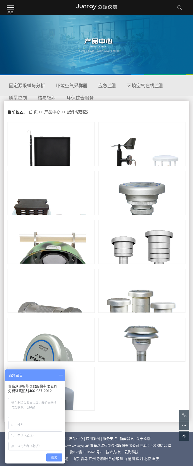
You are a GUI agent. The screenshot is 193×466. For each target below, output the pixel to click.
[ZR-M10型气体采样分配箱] (51, 165)
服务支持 (110, 439)
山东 (76, 459)
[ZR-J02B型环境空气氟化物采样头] (51, 361)
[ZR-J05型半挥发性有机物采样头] (142, 214)
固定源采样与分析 (27, 85)
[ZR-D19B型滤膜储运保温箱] (51, 214)
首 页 (33, 112)
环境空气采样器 (71, 85)
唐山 (123, 459)
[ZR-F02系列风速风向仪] (142, 165)
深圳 (139, 459)
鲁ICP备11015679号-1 (86, 452)
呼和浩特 (104, 459)
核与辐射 (47, 98)
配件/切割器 (77, 112)
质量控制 (18, 98)
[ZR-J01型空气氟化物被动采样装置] (51, 263)
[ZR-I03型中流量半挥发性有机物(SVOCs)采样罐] (51, 312)
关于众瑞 (143, 439)
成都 (115, 459)
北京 (147, 459)
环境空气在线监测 (145, 85)
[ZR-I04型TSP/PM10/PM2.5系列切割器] (142, 312)
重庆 (155, 459)
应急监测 (107, 85)
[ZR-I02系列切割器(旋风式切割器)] (142, 361)
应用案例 (93, 439)
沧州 (131, 459)
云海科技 (131, 452)
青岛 (84, 459)
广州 (92, 459)
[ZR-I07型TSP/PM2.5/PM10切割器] (142, 263)
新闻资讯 (127, 439)
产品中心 (52, 112)
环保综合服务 (80, 98)
